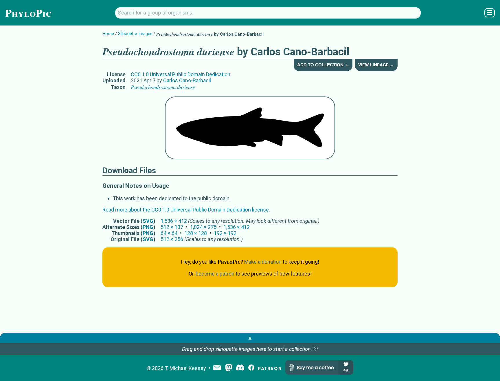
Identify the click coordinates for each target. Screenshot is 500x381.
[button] (315, 349)
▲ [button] (250, 338)
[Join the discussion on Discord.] (240, 368)
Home (108, 33)
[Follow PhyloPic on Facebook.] (251, 368)
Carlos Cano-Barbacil (187, 80)
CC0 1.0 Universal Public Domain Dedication (180, 74)
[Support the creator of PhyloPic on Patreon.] (269, 368)
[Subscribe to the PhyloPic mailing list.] (217, 368)
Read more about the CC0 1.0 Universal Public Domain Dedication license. (186, 210)
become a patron (215, 274)
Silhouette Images (135, 33)
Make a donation (263, 262)
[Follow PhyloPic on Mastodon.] (228, 368)
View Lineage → (376, 65)
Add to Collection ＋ (323, 64)
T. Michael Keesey (185, 368)
